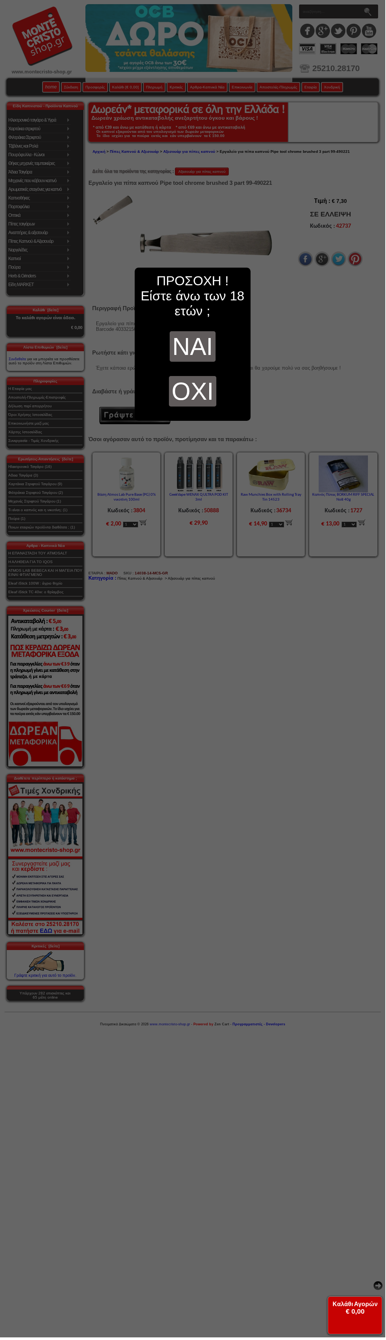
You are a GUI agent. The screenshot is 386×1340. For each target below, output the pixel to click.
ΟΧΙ (193, 391)
